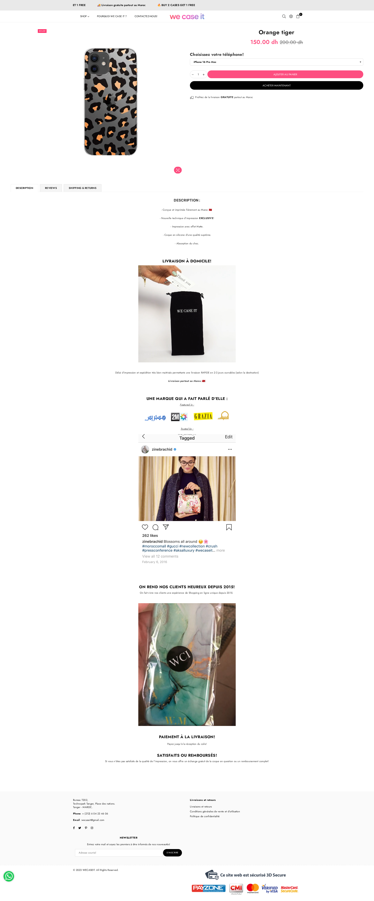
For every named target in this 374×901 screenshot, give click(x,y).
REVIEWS (51, 188)
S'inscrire (172, 852)
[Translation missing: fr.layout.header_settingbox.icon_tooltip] (291, 16)
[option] (110, 101)
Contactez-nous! (146, 16)
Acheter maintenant (277, 85)
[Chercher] (284, 16)
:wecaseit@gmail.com (92, 820)
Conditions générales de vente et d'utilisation (215, 811)
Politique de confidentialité (205, 816)
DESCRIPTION (24, 188)
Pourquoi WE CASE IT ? (112, 16)
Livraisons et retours (201, 806)
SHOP (84, 16)
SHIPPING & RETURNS (82, 188)
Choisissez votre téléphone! (217, 54)
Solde (42, 30)
